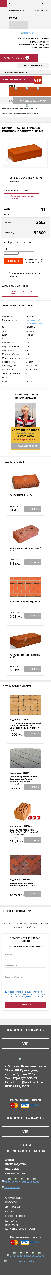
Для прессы (12, 1206)
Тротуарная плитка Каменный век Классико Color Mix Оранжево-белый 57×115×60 (25, 725)
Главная (5, 109)
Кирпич (15, 109)
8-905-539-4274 (25, 436)
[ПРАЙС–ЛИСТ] (41, 95)
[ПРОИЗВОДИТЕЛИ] (30, 95)
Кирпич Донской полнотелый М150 (25, 549)
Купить (35, 509)
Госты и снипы (15, 1216)
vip (38, 80)
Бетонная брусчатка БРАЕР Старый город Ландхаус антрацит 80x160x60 (23, 779)
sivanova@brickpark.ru (25, 439)
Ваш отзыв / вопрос (14, 977)
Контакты (11, 1220)
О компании (13, 1197)
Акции (9, 1159)
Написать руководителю (16, 72)
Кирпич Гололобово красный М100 (25, 656)
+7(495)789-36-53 (25, 1078)
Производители (15, 1164)
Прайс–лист (12, 1168)
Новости (11, 1202)
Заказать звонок (27, 446)
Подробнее (25, 486)
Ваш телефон (11, 965)
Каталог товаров (25, 1029)
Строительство (15, 1173)
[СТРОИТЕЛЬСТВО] (30, 113)
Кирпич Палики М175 (21, 495)
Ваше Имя (9, 954)
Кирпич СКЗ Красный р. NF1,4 (25, 601)
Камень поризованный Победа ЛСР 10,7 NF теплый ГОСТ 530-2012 (24, 832)
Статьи (9, 1211)
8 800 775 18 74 (42, 10)
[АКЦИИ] (19, 95)
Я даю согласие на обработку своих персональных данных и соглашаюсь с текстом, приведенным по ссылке (26, 994)
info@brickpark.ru (29, 1082)
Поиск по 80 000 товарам (32, 100)
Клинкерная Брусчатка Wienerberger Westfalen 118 (23, 884)
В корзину (13, 261)
